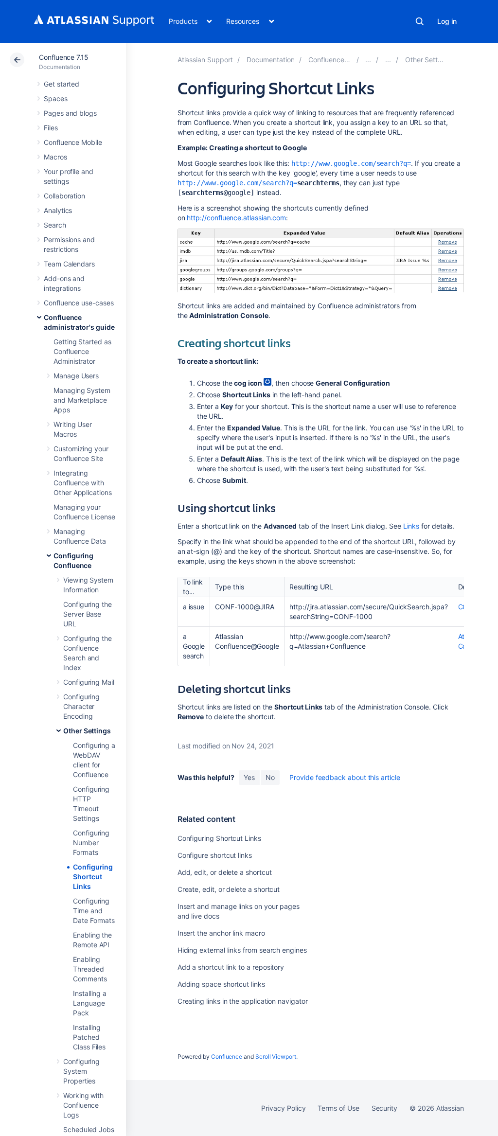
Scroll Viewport (275, 1056)
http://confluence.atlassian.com (236, 217)
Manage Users (76, 376)
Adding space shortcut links (221, 984)
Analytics (58, 210)
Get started (61, 84)
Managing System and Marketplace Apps (81, 400)
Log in (447, 21)
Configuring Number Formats (91, 842)
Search (419, 21)
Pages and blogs (70, 113)
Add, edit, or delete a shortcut (225, 872)
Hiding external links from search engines (242, 950)
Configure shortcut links (215, 855)
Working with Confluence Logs (83, 1105)
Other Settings (87, 731)
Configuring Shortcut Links (93, 876)
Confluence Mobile (73, 142)
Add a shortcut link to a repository (231, 967)
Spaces (56, 98)
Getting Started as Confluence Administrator (82, 351)
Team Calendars (69, 264)
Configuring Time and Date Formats (94, 910)
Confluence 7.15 (64, 57)
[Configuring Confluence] (388, 59)
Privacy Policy (283, 1108)
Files (51, 128)
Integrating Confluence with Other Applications (82, 483)
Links (411, 526)
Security (384, 1108)
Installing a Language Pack (90, 1003)
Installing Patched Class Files (89, 1037)
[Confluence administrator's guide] (368, 59)
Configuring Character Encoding (81, 706)
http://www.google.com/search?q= (351, 163)
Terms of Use (338, 1108)
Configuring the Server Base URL (87, 614)
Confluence (226, 1056)
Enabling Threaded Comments (90, 969)
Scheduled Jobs (88, 1129)
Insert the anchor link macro (221, 933)
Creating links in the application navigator (243, 1001)
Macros (55, 157)
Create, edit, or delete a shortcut (229, 889)
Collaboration (64, 196)
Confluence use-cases (79, 303)
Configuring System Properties (81, 1071)
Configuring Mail (88, 682)
